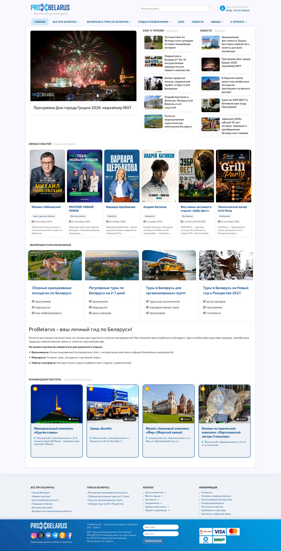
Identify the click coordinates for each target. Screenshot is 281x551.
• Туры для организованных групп (105, 500)
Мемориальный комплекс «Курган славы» (53, 430)
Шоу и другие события (44, 216)
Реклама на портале (212, 506)
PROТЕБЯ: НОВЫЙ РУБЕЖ (81, 208)
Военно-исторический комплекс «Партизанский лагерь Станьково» (221, 432)
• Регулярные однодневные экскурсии (107, 492)
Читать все (172, 31)
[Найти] (209, 8)
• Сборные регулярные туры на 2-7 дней (108, 496)
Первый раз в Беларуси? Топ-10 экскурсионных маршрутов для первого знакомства (177, 62)
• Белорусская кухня (42, 507)
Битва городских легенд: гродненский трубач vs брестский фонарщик (177, 83)
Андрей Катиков (155, 206)
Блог (181, 21)
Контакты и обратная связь (216, 513)
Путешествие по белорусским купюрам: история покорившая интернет (179, 42)
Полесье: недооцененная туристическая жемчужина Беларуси (178, 121)
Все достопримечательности (78, 379)
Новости (198, 21)
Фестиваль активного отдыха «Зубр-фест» (196, 208)
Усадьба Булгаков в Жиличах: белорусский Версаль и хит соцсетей (179, 102)
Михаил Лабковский (46, 206)
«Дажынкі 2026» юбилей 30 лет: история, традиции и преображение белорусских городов (235, 125)
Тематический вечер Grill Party (232, 208)
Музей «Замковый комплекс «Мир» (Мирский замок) (167, 430)
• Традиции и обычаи (42, 503)
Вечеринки (225, 216)
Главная (40, 21)
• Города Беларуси (40, 492)
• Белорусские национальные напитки (51, 511)
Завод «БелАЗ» (101, 428)
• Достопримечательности (45, 500)
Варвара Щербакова (120, 206)
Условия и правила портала (216, 496)
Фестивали (187, 216)
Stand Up (112, 216)
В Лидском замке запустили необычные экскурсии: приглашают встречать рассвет (236, 84)
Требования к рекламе (213, 510)
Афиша (216, 21)
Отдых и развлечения (153, 21)
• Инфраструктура (40, 496)
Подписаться (153, 540)
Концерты (149, 216)
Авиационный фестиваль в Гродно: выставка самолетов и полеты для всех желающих (236, 43)
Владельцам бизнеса (212, 503)
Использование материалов (216, 499)
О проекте (237, 21)
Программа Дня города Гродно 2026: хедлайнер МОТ (82, 107)
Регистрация (241, 10)
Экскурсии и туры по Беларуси (107, 21)
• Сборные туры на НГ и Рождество (105, 503)
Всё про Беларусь (65, 21)
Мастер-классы (78, 216)
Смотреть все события (64, 144)
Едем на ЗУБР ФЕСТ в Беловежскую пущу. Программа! (235, 103)
